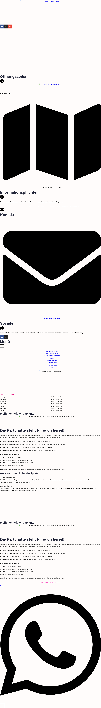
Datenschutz (31, 206)
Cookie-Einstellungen (75, 206)
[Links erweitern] (2, 706)
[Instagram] (6, 26)
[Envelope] (10, 26)
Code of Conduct (41, 206)
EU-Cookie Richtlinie (62, 206)
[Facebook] (2, 26)
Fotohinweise (51, 206)
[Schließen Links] (7, 706)
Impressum (23, 206)
